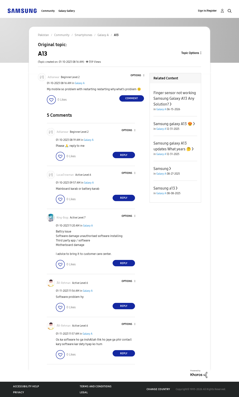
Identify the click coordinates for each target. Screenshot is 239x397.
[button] (137, 75)
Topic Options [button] (190, 53)
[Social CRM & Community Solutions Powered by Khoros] (198, 374)
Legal (84, 392)
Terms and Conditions (95, 386)
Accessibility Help (26, 386)
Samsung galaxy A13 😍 (172, 124)
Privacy (18, 392)
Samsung (160, 168)
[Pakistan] (22, 10)
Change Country (158, 389)
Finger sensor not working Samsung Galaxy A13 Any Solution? (174, 98)
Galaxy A (80, 83)
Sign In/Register (207, 10)
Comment (131, 98)
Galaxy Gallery (66, 11)
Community (48, 11)
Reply (123, 155)
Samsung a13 (164, 188)
